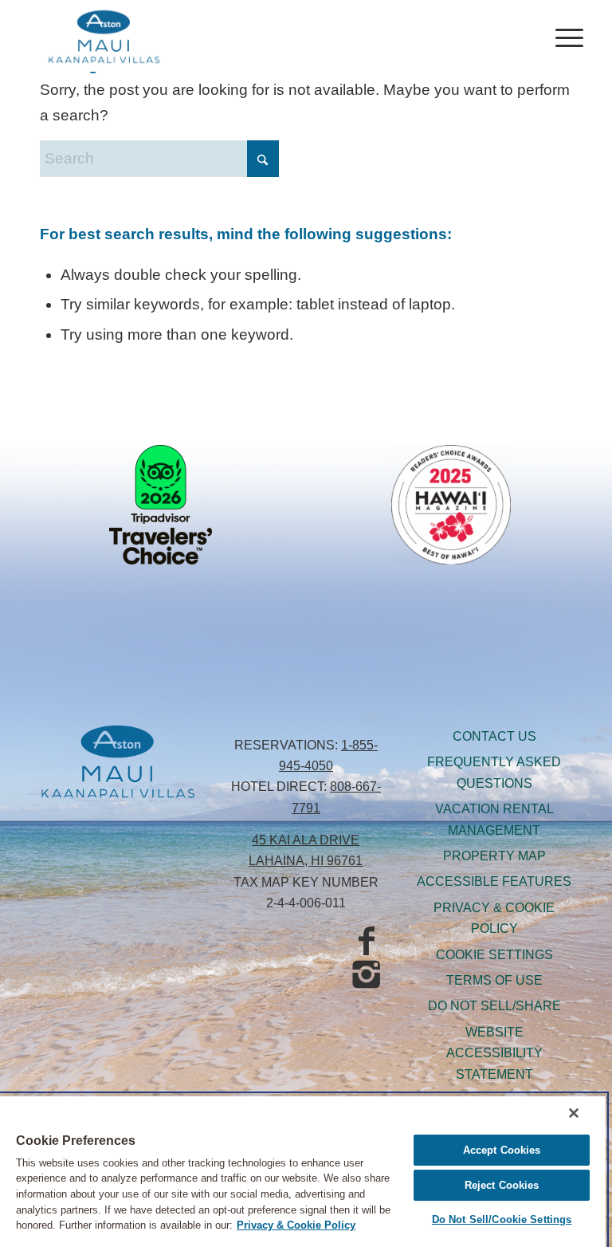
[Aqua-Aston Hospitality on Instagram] (366, 975)
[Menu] (561, 36)
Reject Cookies (502, 1185)
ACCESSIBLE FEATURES (494, 881)
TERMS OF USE (494, 980)
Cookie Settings (494, 955)
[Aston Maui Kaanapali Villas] (104, 36)
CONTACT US (494, 736)
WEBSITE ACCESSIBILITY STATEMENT (494, 1053)
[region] (303, 1171)
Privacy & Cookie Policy (296, 1225)
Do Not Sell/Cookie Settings (502, 1219)
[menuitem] (561, 36)
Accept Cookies (502, 1150)
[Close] (574, 1113)
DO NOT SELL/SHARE (494, 1006)
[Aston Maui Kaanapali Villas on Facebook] (366, 941)
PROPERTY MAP (494, 856)
